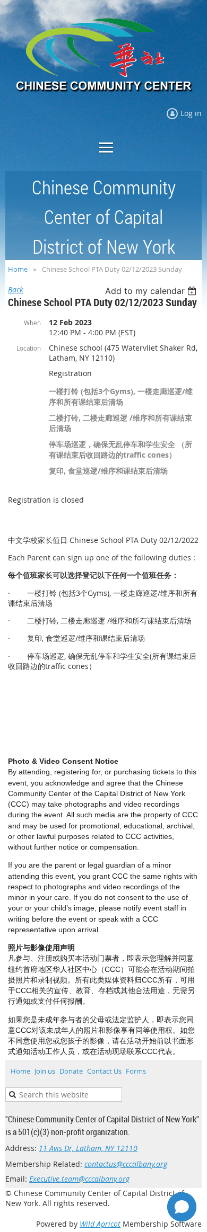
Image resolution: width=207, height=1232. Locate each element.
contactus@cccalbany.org (125, 1164)
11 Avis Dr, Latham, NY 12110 (88, 1148)
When (32, 322)
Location (28, 348)
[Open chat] (181, 1206)
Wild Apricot (100, 1224)
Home (18, 269)
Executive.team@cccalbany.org (79, 1179)
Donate (71, 1071)
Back (15, 289)
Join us (44, 1071)
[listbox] (152, 290)
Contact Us (104, 1071)
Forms (136, 1071)
